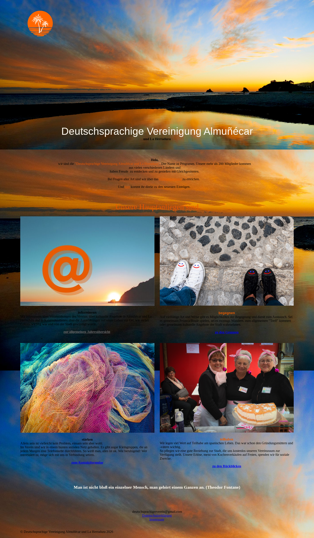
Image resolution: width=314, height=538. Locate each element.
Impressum (156, 519)
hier (127, 187)
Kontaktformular (170, 179)
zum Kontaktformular (87, 462)
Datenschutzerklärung (157, 515)
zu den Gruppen (227, 332)
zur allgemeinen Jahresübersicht (86, 332)
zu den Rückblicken (226, 466)
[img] (55, 23)
